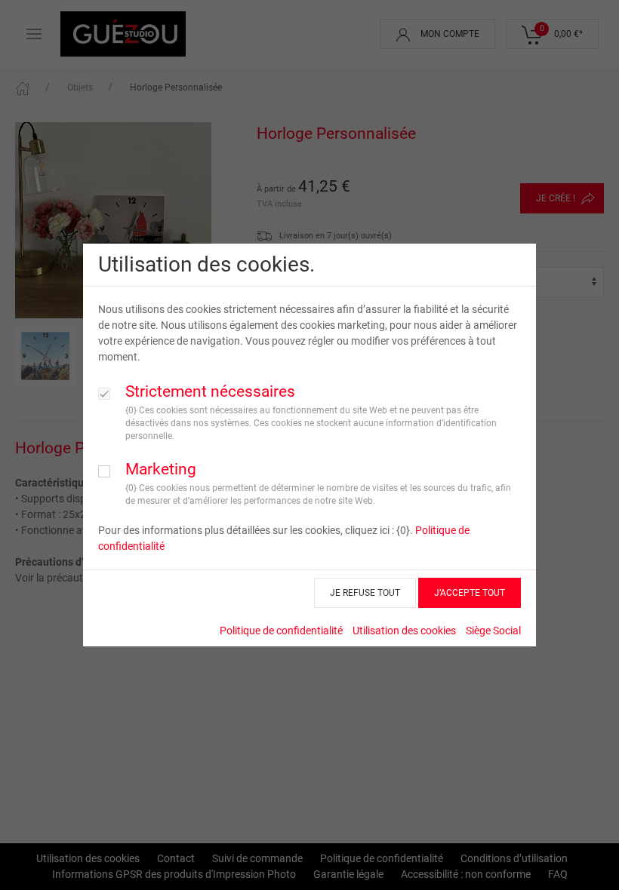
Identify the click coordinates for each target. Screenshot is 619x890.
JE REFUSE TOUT (365, 593)
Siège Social (493, 631)
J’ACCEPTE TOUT (469, 593)
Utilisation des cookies (404, 631)
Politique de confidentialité (281, 631)
